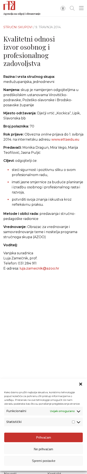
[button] (81, 384)
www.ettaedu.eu (65, 139)
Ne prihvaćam (43, 449)
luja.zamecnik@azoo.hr (39, 268)
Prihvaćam (43, 437)
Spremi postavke (43, 461)
